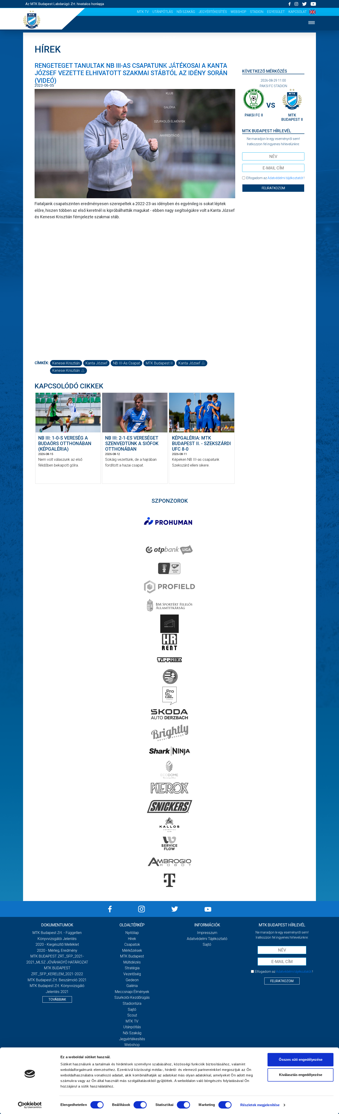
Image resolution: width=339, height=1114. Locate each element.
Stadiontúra (132, 1003)
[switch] (140, 1104)
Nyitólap (169, 37)
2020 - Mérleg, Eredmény (57, 950)
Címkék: (42, 363)
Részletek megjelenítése (260, 1105)
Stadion (256, 12)
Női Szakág (186, 12)
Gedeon (132, 980)
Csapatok (169, 65)
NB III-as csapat (126, 363)
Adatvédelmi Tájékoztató (207, 939)
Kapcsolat (297, 12)
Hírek (170, 51)
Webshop (238, 12)
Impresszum (207, 933)
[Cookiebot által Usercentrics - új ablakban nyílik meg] (30, 1105)
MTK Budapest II (159, 363)
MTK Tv (143, 12)
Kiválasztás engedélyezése (300, 1075)
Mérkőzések (169, 79)
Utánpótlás (162, 12)
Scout (132, 1015)
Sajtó (132, 1009)
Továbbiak (57, 999)
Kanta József (96, 363)
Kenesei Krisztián (66, 363)
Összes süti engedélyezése (300, 1059)
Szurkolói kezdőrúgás (132, 997)
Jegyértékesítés (213, 12)
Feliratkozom (273, 188)
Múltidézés (132, 962)
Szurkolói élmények (169, 121)
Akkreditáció (169, 135)
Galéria (169, 107)
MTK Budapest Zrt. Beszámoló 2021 (57, 980)
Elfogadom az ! (275, 178)
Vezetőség (132, 974)
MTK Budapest (132, 956)
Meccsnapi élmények (132, 992)
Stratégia (132, 968)
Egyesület (276, 12)
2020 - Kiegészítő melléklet (57, 944)
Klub (169, 93)
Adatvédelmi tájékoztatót (285, 178)
